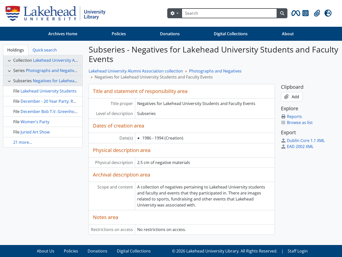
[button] (294, 13)
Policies (119, 33)
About (288, 33)
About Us (45, 251)
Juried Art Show (35, 132)
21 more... (22, 142)
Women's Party (35, 121)
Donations (170, 33)
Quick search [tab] (45, 50)
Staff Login (298, 251)
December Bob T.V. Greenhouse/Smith (57, 111)
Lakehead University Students (49, 91)
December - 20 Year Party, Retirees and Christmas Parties (75, 101)
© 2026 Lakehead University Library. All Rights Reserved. (224, 251)
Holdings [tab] (15, 50)
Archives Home (62, 33)
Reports (294, 116)
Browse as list (300, 122)
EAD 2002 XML (300, 146)
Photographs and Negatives (52, 70)
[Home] (57, 13)
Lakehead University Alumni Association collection (136, 71)
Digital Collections (231, 33)
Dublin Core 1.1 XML (306, 140)
